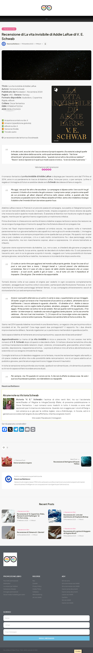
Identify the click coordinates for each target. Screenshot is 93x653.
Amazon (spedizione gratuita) (17, 123)
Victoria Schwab (17, 89)
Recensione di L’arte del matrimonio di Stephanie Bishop (76, 516)
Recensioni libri (9, 29)
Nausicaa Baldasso (13, 44)
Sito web (36, 418)
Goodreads (33, 137)
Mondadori (21, 91)
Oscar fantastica (17, 103)
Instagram (56, 418)
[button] (46, 19)
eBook (11, 100)
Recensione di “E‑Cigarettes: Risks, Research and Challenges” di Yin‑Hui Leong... (31, 516)
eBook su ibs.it (11, 126)
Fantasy (25, 94)
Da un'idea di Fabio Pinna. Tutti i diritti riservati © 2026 (20, 650)
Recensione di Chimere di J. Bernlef (30, 532)
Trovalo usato (10, 132)
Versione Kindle (11, 129)
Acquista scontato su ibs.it (16, 120)
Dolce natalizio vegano (23, 463)
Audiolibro (27, 97)
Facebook (46, 418)
